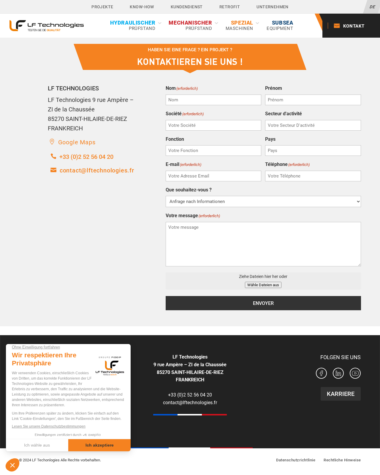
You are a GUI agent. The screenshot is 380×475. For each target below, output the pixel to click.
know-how (142, 7)
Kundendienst (187, 7)
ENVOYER (263, 303)
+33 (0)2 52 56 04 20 (86, 156)
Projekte (102, 7)
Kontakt (354, 26)
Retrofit (229, 7)
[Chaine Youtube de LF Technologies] (355, 374)
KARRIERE (340, 393)
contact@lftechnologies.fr (97, 170)
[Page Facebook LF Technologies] (321, 374)
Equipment (280, 25)
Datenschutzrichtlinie (295, 460)
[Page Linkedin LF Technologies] (338, 374)
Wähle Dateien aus (263, 285)
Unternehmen (272, 7)
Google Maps (77, 142)
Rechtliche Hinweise (342, 460)
